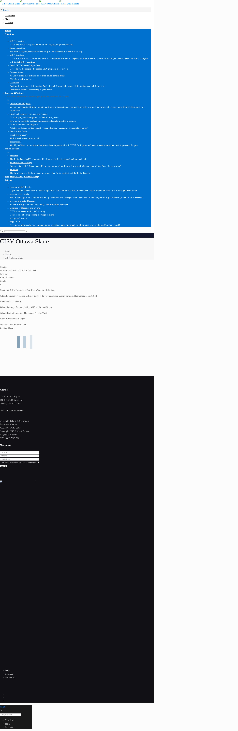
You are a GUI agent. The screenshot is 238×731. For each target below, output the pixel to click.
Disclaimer (10, 677)
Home (7, 251)
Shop (7, 19)
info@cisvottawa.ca (14, 410)
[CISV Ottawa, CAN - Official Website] (39, 4)
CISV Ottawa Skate (14, 258)
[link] (27, 231)
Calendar (9, 22)
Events (8, 254)
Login (6, 10)
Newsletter (10, 15)
